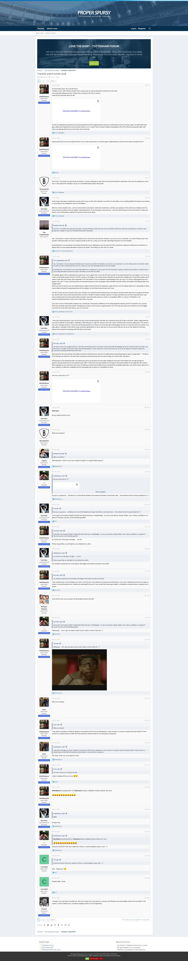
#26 (148, 809)
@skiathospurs (87, 323)
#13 (149, 471)
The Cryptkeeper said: (60, 260)
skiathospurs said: (59, 476)
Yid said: (56, 508)
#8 (149, 339)
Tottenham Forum (47, 945)
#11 (149, 429)
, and (64, 251)
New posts (40, 33)
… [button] (45, 81)
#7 (149, 317)
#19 (148, 617)
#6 (149, 256)
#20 (148, 639)
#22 (148, 720)
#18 (148, 595)
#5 (149, 221)
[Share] (146, 85)
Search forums (51, 33)
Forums (41, 29)
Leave (101, 958)
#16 (148, 549)
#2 (149, 138)
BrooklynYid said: (58, 225)
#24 (148, 765)
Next (52, 81)
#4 (149, 197)
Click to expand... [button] (100, 492)
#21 (149, 698)
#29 (148, 878)
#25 (148, 787)
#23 (148, 742)
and (63, 311)
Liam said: (56, 724)
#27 (148, 831)
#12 (149, 449)
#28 (148, 855)
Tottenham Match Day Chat (50, 950)
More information (94, 958)
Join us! (94, 63)
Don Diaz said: (58, 343)
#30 (148, 898)
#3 (149, 178)
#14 (148, 504)
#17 (149, 571)
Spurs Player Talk (47, 947)
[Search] (150, 28)
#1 (149, 85)
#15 (149, 526)
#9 (149, 372)
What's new (52, 29)
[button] (59, 28)
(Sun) (110, 790)
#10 (148, 407)
